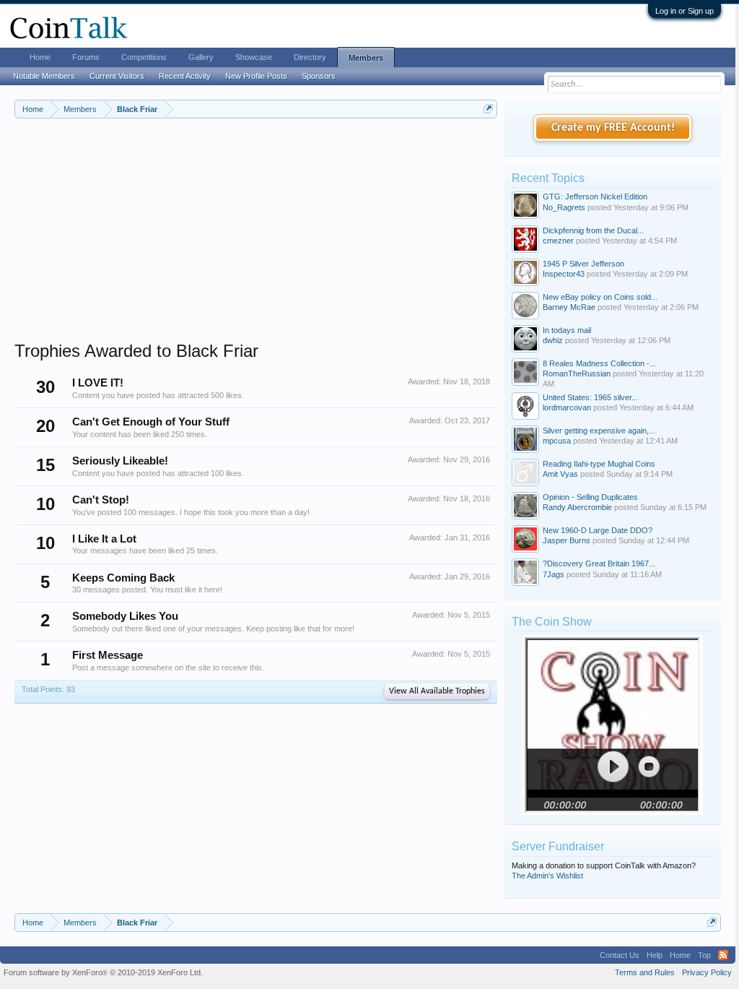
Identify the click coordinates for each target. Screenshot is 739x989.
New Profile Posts (256, 76)
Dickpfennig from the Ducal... (593, 230)
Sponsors (319, 76)
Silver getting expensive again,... (599, 430)
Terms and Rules (645, 972)
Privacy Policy (707, 972)
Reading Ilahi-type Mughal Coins (599, 463)
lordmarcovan (567, 407)
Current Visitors (116, 76)
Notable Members (44, 76)
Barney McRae (569, 307)
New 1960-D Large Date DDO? (597, 530)
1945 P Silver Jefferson (583, 263)
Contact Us (619, 955)
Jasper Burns (566, 540)
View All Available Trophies (437, 691)
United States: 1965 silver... (590, 397)
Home (40, 57)
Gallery (201, 57)
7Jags (553, 574)
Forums (86, 57)
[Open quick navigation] (488, 108)
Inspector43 (564, 273)
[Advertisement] (255, 239)
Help (655, 955)
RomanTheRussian (577, 373)
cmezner (558, 240)
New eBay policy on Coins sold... (600, 297)
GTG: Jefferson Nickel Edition (595, 196)
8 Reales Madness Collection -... (599, 363)
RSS (723, 955)
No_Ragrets (564, 207)
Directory (310, 57)
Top (704, 955)
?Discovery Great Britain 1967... (599, 563)
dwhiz (553, 340)
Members (366, 57)
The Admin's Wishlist (547, 875)
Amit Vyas (560, 474)
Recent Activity (185, 76)
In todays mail (567, 330)
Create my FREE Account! (613, 128)
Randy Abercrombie (577, 507)
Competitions (144, 57)
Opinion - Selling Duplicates (590, 497)
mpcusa (557, 440)
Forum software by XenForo (103, 972)
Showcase (253, 57)
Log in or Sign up (684, 11)
